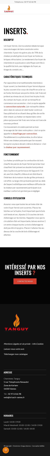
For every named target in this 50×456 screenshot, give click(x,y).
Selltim (42, 446)
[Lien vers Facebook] (34, 453)
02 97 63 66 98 (30, 2)
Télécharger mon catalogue (16, 354)
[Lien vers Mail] (38, 453)
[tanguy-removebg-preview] (21, 9)
